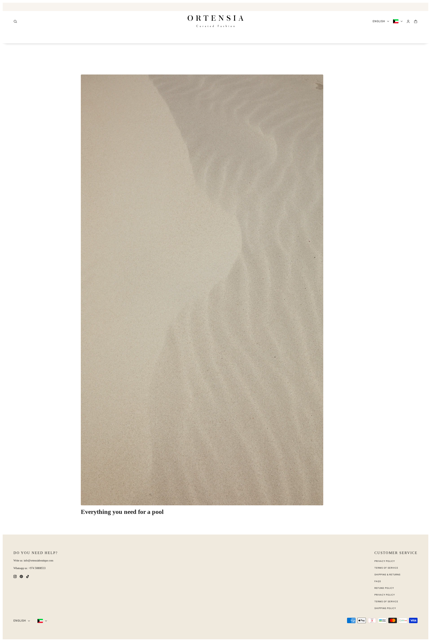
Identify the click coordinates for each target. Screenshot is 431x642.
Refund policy (384, 588)
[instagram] (15, 576)
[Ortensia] (215, 21)
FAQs (377, 581)
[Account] (408, 21)
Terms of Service (386, 568)
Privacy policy (384, 595)
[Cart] (416, 21)
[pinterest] (21, 576)
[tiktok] (27, 576)
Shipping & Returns (387, 574)
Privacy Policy (384, 561)
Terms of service (386, 601)
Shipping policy (385, 608)
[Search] (15, 21)
